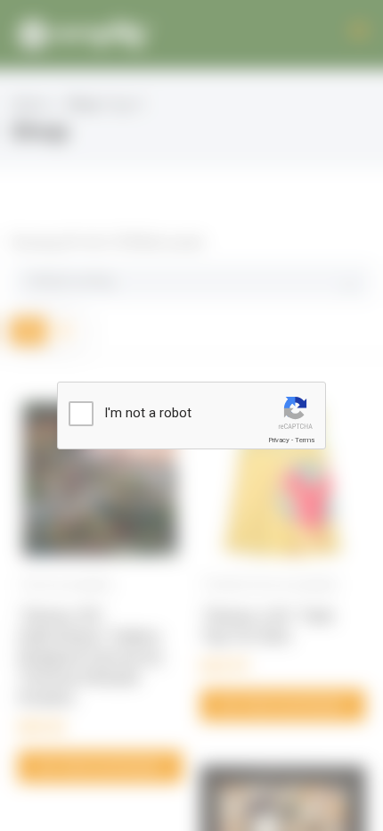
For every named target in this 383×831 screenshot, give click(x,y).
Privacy (278, 440)
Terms (304, 440)
